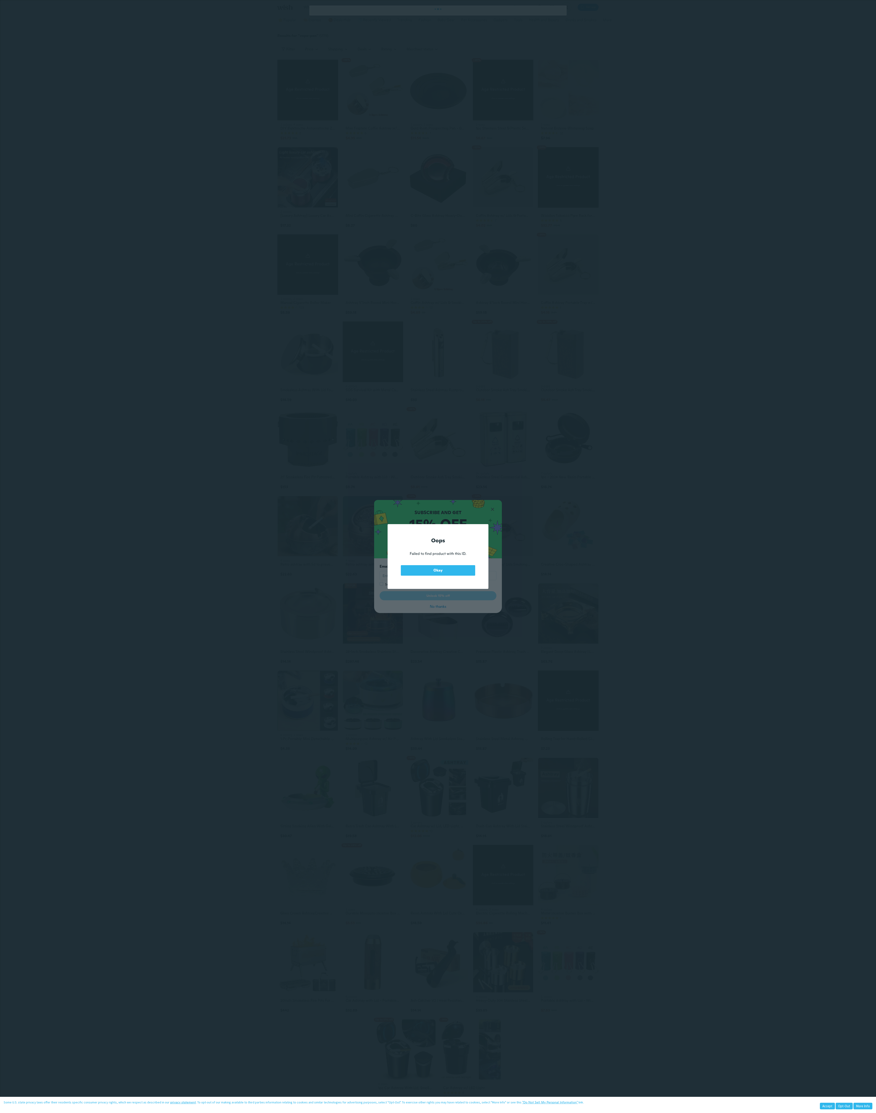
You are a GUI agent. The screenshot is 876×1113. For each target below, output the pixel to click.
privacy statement (183, 1102)
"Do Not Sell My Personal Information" (550, 1102)
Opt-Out (844, 1106)
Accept (827, 1106)
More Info (863, 1106)
